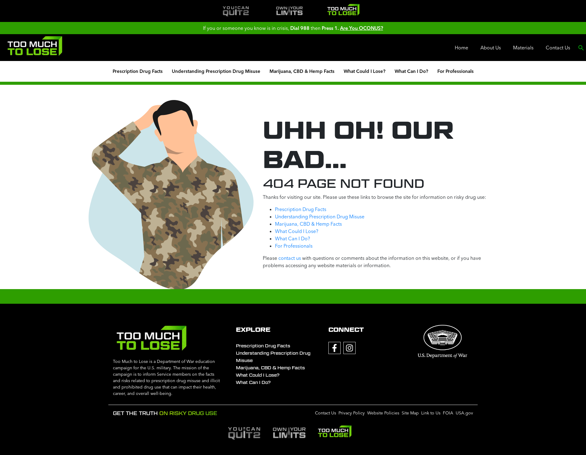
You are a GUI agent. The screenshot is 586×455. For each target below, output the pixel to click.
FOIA (448, 413)
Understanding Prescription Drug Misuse (216, 71)
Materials (523, 48)
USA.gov (464, 413)
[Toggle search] (581, 47)
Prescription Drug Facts (138, 71)
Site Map (410, 413)
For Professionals (455, 71)
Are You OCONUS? (361, 28)
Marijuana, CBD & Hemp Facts (302, 71)
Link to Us (430, 413)
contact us (289, 258)
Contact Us (558, 48)
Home (461, 48)
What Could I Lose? (364, 71)
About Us (490, 48)
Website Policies (383, 413)
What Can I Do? (411, 71)
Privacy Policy (351, 413)
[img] (235, 11)
